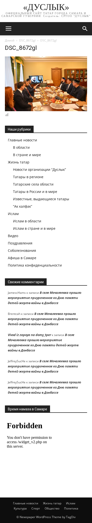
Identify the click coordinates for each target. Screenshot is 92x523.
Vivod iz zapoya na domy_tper (29, 335)
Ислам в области (27, 221)
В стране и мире (27, 154)
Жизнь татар (18, 162)
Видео (13, 235)
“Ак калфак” (22, 206)
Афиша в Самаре (22, 257)
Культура (20, 508)
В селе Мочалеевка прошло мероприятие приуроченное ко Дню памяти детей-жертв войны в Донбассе (44, 297)
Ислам (13, 213)
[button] (85, 28)
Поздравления (20, 243)
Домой (9, 40)
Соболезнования (22, 250)
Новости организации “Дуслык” (39, 169)
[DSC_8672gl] (46, 110)
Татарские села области (33, 184)
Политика (71, 508)
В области (21, 147)
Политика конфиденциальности (35, 265)
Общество (52, 508)
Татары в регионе (28, 176)
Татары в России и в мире (35, 191)
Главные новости (22, 140)
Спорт (35, 508)
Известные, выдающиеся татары (41, 199)
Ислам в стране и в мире (34, 228)
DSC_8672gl (27, 40)
